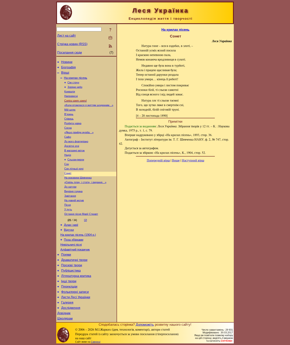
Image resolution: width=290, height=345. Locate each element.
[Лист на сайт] (110, 38)
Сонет (67, 173)
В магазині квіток (74, 150)
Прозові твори (71, 265)
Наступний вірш (193, 160)
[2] (85, 220)
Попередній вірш (158, 160)
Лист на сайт (66, 35)
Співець (69, 118)
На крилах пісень (75, 77)
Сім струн (73, 82)
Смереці (95, 341)
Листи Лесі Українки (75, 297)
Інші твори (68, 281)
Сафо (67, 136)
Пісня (67, 204)
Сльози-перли (75, 159)
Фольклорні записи (75, 292)
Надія (67, 155)
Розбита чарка (72, 123)
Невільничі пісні (71, 244)
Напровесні (71, 96)
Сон (66, 164)
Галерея (67, 302)
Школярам (65, 318)
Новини (66, 62)
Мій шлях (70, 109)
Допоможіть (145, 324)
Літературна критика (76, 276)
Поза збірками (73, 239)
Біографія (68, 67)
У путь (68, 209)
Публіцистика (71, 270)
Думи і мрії (71, 225)
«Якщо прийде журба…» (79, 132)
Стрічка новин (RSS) (72, 44)
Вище (176, 160)
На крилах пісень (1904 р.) (78, 234)
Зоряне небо (74, 87)
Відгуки (69, 229)
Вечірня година (73, 191)
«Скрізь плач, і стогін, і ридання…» (85, 182)
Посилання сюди (69, 52)
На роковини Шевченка (78, 177)
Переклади (69, 286)
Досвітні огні (71, 146)
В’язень (68, 114)
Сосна (68, 127)
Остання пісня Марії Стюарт (81, 214)
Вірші (65, 72)
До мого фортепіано (76, 141)
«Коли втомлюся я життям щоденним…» (88, 105)
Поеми (66, 254)
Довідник (63, 313)
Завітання (70, 195)
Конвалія (69, 91)
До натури (70, 186)
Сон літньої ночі (73, 168)
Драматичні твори (74, 260)
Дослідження (70, 308)
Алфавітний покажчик (75, 249)
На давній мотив (74, 200)
